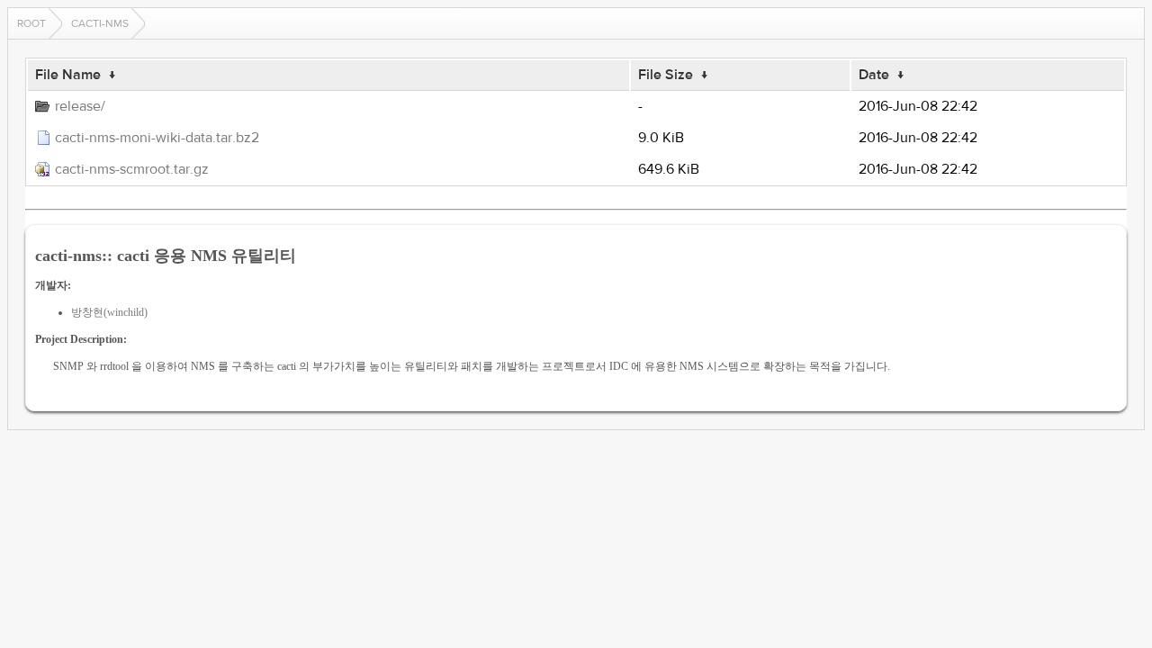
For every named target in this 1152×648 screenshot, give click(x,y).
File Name (68, 75)
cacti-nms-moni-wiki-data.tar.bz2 (157, 138)
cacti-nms (100, 23)
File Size (665, 75)
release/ (80, 106)
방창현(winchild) (109, 312)
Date (874, 75)
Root (31, 23)
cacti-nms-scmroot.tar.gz (132, 169)
